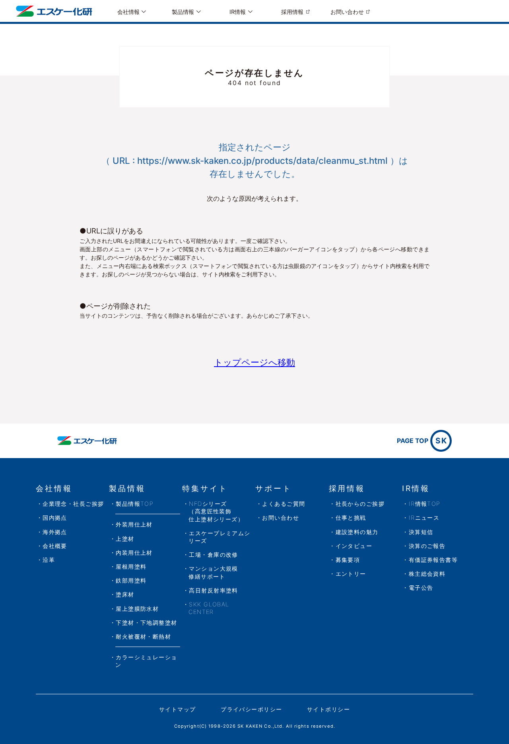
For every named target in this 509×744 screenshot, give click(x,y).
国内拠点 (55, 517)
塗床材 (125, 594)
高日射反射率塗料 (213, 590)
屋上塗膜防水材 (137, 608)
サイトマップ (177, 709)
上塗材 (125, 538)
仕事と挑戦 (351, 517)
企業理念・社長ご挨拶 (73, 503)
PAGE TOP (422, 440)
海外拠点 (55, 531)
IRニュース (424, 517)
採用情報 (292, 11)
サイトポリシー (328, 709)
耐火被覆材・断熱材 (143, 636)
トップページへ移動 (254, 362)
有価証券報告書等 (433, 559)
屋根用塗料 (131, 566)
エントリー (351, 573)
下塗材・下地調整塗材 (146, 622)
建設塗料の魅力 (357, 531)
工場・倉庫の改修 (213, 554)
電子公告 (421, 587)
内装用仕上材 (134, 552)
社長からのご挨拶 (360, 503)
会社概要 (55, 545)
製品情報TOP (134, 503)
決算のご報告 (427, 545)
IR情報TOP (425, 503)
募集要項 (348, 559)
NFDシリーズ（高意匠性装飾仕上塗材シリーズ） (216, 511)
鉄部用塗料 (131, 580)
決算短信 (421, 531)
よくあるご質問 (283, 503)
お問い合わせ (347, 11)
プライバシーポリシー (251, 709)
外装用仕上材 (134, 524)
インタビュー (354, 545)
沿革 (49, 559)
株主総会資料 (427, 573)
